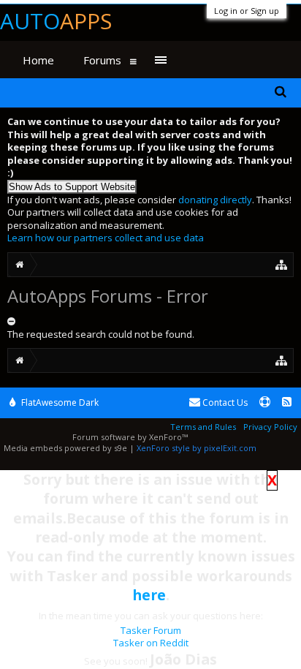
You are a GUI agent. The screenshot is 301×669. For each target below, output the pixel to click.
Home (38, 60)
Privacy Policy (270, 426)
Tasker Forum (151, 630)
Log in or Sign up (246, 10)
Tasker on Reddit (150, 642)
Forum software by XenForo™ (130, 436)
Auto (56, 21)
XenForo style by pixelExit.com (196, 447)
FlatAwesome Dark (59, 402)
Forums (102, 60)
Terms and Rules (203, 426)
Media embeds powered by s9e (65, 447)
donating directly (215, 199)
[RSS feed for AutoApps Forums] (286, 402)
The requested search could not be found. (100, 334)
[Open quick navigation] (281, 264)
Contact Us (224, 402)
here (149, 595)
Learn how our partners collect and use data (105, 237)
